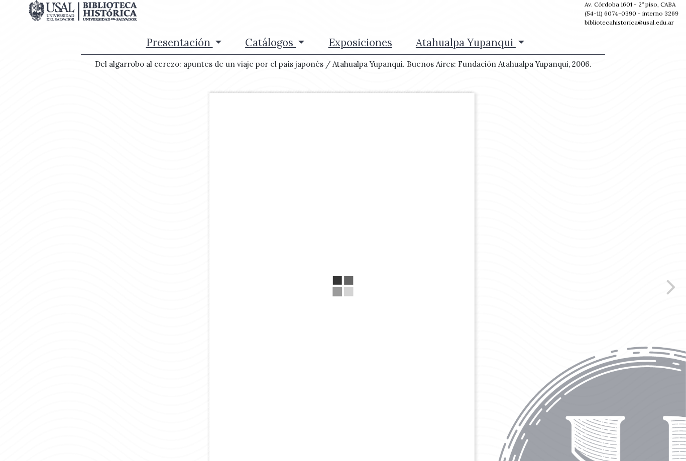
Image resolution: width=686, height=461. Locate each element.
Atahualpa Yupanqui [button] (466, 42)
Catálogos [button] (270, 42)
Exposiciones (360, 42)
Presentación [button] (179, 42)
